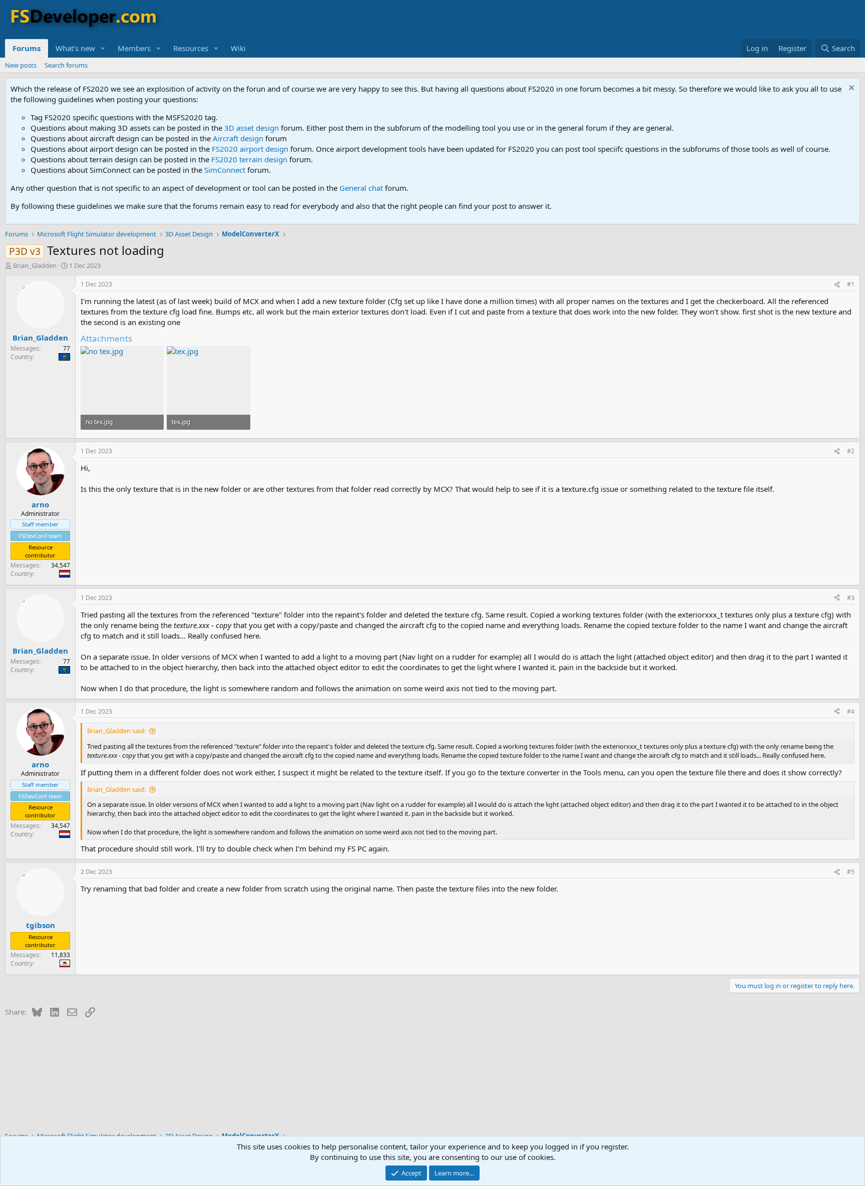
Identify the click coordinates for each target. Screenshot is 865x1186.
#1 (850, 284)
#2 (850, 451)
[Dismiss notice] (850, 89)
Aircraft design (238, 138)
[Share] (836, 284)
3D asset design (251, 128)
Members (134, 48)
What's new (75, 48)
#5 (850, 871)
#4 (850, 711)
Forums (27, 48)
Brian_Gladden (35, 265)
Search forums (66, 65)
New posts (21, 65)
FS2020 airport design (250, 149)
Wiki (238, 48)
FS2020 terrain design (249, 159)
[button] (103, 48)
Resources (190, 48)
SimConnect (224, 170)
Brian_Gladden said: (116, 730)
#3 (850, 598)
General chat (361, 188)
